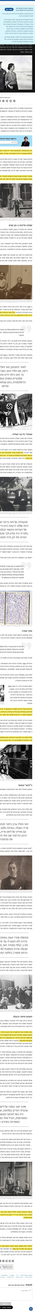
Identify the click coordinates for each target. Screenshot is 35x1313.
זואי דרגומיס (19, 1277)
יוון (17, 1275)
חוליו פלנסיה (10, 1277)
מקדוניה (12, 1275)
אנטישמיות (4, 1275)
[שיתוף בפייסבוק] (3, 101)
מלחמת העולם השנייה (26, 1275)
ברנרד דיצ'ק (3, 97)
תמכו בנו (9, 9)
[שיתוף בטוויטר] (7, 101)
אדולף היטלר (28, 1277)
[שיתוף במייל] (10, 101)
